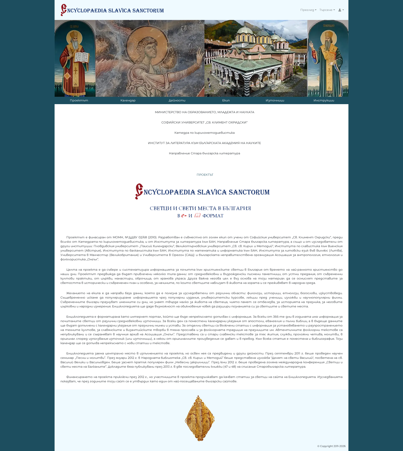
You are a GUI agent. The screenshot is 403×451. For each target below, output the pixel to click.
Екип (226, 100)
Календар (128, 100)
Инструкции (324, 100)
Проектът (79, 100)
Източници (275, 100)
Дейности (177, 100)
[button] (308, 10)
